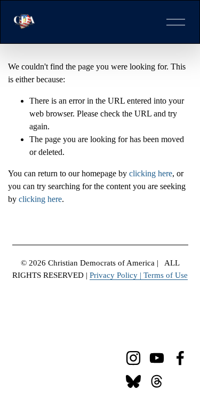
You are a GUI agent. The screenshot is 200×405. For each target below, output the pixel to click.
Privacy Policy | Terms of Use (139, 275)
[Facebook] (180, 358)
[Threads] (156, 381)
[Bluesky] (133, 381)
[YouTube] (156, 358)
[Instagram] (133, 358)
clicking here (150, 173)
